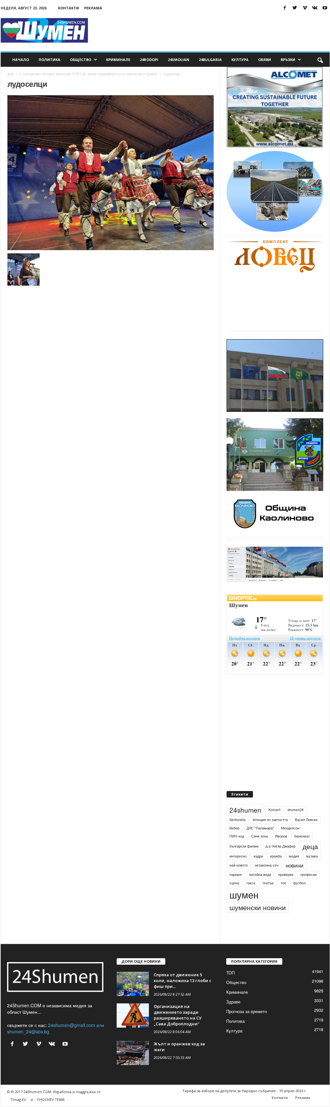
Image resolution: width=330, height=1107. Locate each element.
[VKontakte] (315, 8)
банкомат (302, 836)
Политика (49, 59)
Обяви (264, 59)
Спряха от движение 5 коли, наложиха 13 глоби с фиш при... (182, 980)
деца (310, 846)
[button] (320, 60)
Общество (80, 59)
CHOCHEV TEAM (50, 1099)
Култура (239, 59)
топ (283, 882)
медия (294, 856)
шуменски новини (257, 907)
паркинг (235, 874)
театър (268, 882)
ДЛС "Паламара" (260, 828)
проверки (285, 874)
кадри (258, 856)
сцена (234, 882)
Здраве (233, 1002)
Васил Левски (306, 819)
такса (250, 882)
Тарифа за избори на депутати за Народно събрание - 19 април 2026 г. (244, 1090)
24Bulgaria (210, 59)
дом (10, 74)
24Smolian (178, 59)
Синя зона (259, 836)
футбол (299, 882)
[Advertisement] (212, 30)
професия (308, 874)
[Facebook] (285, 8)
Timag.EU (18, 1099)
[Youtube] (325, 8)
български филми (243, 846)
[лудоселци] (110, 172)
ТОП (230, 973)
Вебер (234, 828)
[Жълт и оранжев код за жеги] (133, 1053)
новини (295, 865)
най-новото (238, 865)
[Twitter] (295, 8)
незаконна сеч (266, 865)
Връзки (288, 59)
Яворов (281, 836)
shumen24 (295, 809)
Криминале (118, 59)
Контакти (68, 7)
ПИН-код (236, 836)
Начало (20, 59)
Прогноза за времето (246, 1011)
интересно (238, 856)
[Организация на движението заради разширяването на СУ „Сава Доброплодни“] (133, 1015)
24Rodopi (149, 59)
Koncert (274, 809)
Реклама (93, 7)
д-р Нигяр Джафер (281, 846)
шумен (243, 894)
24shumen (245, 810)
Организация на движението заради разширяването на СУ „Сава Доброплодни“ (177, 1015)
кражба (276, 856)
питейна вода (260, 874)
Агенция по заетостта (270, 819)
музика (312, 856)
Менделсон (290, 828)
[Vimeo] (305, 8)
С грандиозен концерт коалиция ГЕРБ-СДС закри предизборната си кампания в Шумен (88, 74)
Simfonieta (237, 819)
